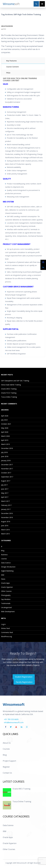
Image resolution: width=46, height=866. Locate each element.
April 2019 (4, 440)
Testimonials (5, 603)
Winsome (11, 4)
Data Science (6, 563)
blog (2, 550)
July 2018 (4, 452)
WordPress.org (6, 636)
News (3, 579)
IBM (2, 575)
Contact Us (7, 773)
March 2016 (5, 530)
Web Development (8, 611)
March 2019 (5, 444)
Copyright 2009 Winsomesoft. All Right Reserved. (23, 863)
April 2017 (4, 497)
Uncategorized (7, 26)
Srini (4, 29)
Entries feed (5, 628)
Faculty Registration (24, 682)
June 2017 (4, 489)
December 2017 (7, 464)
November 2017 (7, 469)
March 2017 (5, 501)
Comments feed (7, 632)
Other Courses (6, 591)
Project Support (9, 761)
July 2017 (4, 485)
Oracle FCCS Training (8, 393)
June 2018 (4, 456)
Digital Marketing (7, 571)
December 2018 (7, 448)
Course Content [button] (12, 67)
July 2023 (4, 420)
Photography (5, 595)
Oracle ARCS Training (8, 389)
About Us (7, 743)
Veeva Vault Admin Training (11, 385)
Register (6, 767)
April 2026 (4, 416)
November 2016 (7, 517)
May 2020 (4, 428)
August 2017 (5, 481)
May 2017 (4, 493)
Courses (6, 749)
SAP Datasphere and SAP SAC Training (15, 381)
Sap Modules (5, 599)
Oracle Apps (5, 583)
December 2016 (7, 513)
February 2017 (6, 505)
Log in (3, 624)
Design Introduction (8, 567)
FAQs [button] (8, 73)
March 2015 (5, 534)
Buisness (4, 555)
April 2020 (4, 432)
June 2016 (4, 525)
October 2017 (6, 473)
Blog (5, 755)
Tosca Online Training (9, 397)
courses (4, 559)
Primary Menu (42, 4)
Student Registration (23, 677)
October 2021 (6, 424)
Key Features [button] (11, 61)
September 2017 (7, 477)
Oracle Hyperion (7, 587)
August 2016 (5, 521)
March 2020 (5, 436)
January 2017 (5, 509)
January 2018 (5, 460)
